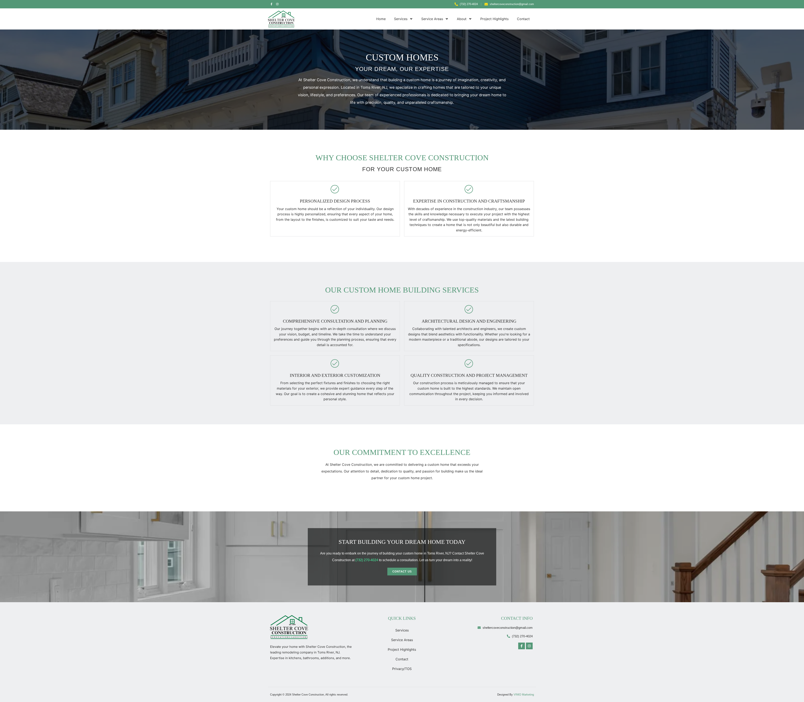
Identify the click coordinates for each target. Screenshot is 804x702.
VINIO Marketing (524, 694)
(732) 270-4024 (366, 560)
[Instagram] (277, 4)
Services (400, 19)
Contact (523, 19)
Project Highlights (494, 19)
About (461, 19)
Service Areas (432, 19)
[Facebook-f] (271, 4)
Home (381, 19)
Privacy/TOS (402, 669)
